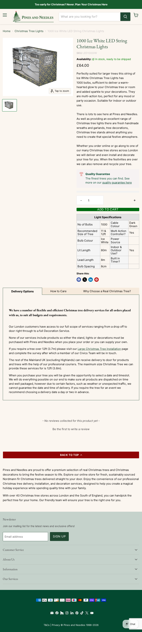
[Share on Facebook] (79, 279)
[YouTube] (91, 613)
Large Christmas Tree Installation (99, 349)
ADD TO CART (108, 209)
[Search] (125, 16)
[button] (71, 428)
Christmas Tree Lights (29, 31)
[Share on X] (84, 279)
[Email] (51, 613)
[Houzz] (61, 613)
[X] (86, 613)
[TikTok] (81, 613)
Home (7, 31)
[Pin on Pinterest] (96, 279)
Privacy (56, 624)
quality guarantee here (117, 182)
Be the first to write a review (71, 429)
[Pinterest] (76, 613)
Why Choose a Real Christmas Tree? (107, 291)
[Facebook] (56, 613)
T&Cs (47, 624)
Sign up (59, 536)
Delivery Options (22, 291)
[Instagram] (66, 613)
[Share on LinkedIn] (90, 279)
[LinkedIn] (71, 613)
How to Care (58, 291)
